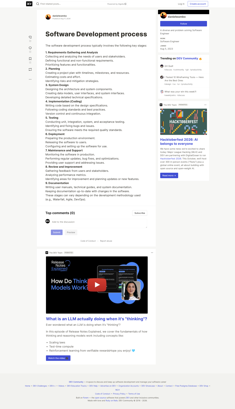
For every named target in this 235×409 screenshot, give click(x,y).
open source (100, 397)
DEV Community (187, 58)
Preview (71, 232)
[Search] (37, 3)
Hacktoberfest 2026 (170, 158)
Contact (169, 386)
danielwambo (59, 15)
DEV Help (93, 386)
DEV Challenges (40, 386)
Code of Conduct (88, 241)
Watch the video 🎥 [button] (58, 358)
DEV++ (53, 386)
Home (27, 386)
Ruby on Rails (112, 400)
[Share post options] (30, 79)
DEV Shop (204, 386)
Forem (86, 397)
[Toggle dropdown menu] (152, 252)
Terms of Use (134, 394)
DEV (128, 397)
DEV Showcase (148, 386)
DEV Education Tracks (77, 386)
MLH (117, 390)
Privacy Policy (119, 394)
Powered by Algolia (115, 4)
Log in (181, 3)
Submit (56, 232)
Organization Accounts (128, 386)
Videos (61, 386)
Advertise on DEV (108, 386)
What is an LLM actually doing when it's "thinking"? (96, 318)
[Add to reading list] (30, 60)
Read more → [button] (169, 175)
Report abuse (106, 241)
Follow (183, 23)
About (160, 386)
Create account (198, 3)
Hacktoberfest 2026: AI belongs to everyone (179, 142)
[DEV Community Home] (29, 4)
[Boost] (30, 69)
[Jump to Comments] (30, 49)
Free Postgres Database (186, 386)
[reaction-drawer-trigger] (30, 38)
